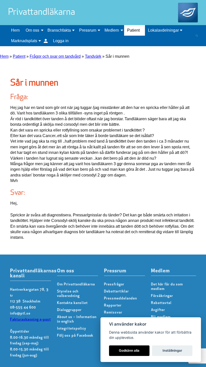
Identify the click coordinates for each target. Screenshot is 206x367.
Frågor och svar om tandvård (55, 56)
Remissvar (113, 313)
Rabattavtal (161, 303)
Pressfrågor (114, 284)
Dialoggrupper (69, 310)
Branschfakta (59, 30)
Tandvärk (93, 56)
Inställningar (172, 350)
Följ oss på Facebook (75, 336)
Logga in (61, 41)
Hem (15, 30)
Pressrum (87, 30)
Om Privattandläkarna (76, 284)
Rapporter (113, 306)
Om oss (32, 30)
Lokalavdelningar (163, 30)
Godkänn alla (129, 350)
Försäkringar (162, 296)
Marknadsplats (24, 41)
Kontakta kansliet (72, 303)
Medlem (112, 30)
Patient (133, 30)
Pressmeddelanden (120, 298)
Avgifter (158, 310)
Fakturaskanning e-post (30, 320)
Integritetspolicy (71, 329)
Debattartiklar (116, 291)
